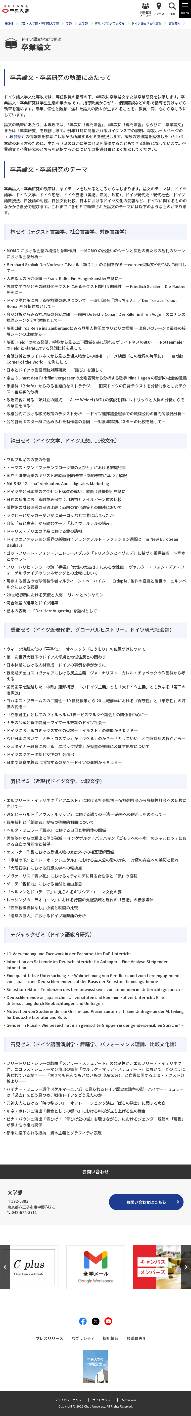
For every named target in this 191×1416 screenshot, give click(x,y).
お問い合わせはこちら (146, 1202)
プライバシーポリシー (70, 1400)
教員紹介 (17, 136)
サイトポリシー (103, 1400)
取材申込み (128, 1400)
